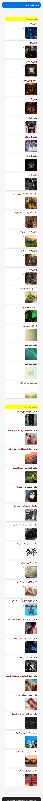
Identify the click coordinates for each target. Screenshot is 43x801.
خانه (37, 5)
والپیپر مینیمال (31, 61)
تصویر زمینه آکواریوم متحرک (26, 732)
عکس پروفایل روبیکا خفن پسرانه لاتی (22, 449)
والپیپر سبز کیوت (30, 364)
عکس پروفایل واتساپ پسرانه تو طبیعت (21, 676)
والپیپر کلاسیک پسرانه (28, 231)
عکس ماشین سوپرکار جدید (26, 751)
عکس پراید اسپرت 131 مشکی (25, 524)
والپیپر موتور (32, 42)
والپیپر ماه (33, 23)
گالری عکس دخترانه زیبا (28, 695)
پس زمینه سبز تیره (30, 307)
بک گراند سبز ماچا (30, 326)
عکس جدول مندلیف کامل (27, 581)
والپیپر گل (33, 99)
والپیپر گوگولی (32, 118)
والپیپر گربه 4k (31, 156)
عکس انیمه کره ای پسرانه (27, 657)
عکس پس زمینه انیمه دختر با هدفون (22, 619)
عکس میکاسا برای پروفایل (27, 487)
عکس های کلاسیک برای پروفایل (24, 193)
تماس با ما (30, 5)
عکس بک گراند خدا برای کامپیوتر (24, 713)
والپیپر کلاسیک (31, 269)
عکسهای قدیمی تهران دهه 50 (25, 505)
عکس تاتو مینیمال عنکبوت (27, 543)
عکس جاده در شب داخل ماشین (24, 638)
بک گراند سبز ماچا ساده (28, 288)
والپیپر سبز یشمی (30, 345)
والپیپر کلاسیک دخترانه (28, 250)
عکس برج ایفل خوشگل (28, 770)
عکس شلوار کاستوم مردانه (27, 411)
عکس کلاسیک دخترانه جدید (26, 212)
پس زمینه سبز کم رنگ (28, 382)
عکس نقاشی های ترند (28, 562)
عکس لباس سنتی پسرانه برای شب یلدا (22, 430)
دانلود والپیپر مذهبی (29, 80)
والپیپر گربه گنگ (31, 137)
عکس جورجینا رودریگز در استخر (24, 600)
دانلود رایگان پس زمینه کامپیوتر (25, 468)
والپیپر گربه (33, 174)
